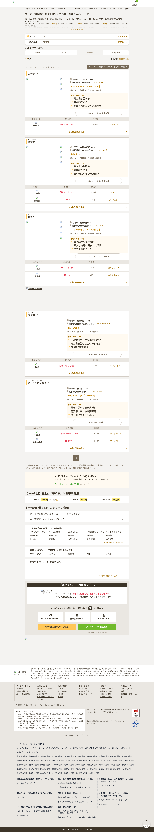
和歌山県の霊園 (128, 765)
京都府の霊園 (80, 765)
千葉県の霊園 (34, 760)
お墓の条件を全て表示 (112, 542)
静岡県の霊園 (34, 765)
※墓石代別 (53, 500)
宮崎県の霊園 (69, 773)
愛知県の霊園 (45, 765)
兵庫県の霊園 (104, 765)
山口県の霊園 (69, 769)
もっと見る (75, 30)
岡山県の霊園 (45, 769)
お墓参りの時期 (106, 697)
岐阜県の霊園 (22, 765)
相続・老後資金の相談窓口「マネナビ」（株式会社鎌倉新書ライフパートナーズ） (74, 812)
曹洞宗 (71, 535)
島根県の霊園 (34, 769)
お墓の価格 (41, 691)
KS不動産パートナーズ (83, 802)
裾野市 (90, 554)
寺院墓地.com (104, 748)
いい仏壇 (20, 797)
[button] (99, 113)
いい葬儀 (20, 783)
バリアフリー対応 (37, 532)
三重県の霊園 (57, 765)
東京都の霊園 (45, 760)
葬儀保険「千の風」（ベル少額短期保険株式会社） (77, 817)
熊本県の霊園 (45, 773)
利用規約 (25, 705)
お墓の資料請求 (22, 691)
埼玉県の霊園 (22, 760)
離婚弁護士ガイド (83, 787)
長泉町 (109, 554)
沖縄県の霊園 (94, 773)
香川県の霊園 (92, 769)
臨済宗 (109, 535)
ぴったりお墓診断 (23, 694)
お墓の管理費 (84, 691)
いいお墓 (20, 748)
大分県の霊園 (57, 773)
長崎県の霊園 (34, 773)
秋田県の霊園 (69, 756)
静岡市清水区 (36, 554)
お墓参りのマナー (106, 689)
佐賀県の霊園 (22, 773)
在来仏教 (53, 535)
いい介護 (102, 785)
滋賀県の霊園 (69, 765)
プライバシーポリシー (36, 705)
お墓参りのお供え (106, 691)
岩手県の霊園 (45, 756)
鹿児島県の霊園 (81, 773)
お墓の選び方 (42, 694)
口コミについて (50, 705)
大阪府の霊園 (92, 765)
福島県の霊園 (92, 756)
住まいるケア (112, 785)
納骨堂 (52, 539)
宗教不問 (34, 535)
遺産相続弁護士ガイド (66, 787)
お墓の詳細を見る (77, 132)
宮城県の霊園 (57, 756)
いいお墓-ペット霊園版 (69, 748)
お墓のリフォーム (85, 694)
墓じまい (40, 699)
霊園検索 (19, 689)
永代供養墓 (116, 53)
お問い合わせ (60, 705)
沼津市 (52, 554)
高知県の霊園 (115, 769)
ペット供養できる (113, 532)
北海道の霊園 (22, 756)
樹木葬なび (83, 748)
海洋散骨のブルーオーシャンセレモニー (114, 800)
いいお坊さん (30, 783)
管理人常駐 (73, 532)
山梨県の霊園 (117, 760)
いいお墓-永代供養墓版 (50, 748)
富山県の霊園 (82, 760)
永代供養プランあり (95, 532)
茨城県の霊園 (104, 756)
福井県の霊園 (105, 760)
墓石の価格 (83, 689)
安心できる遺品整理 (82, 797)
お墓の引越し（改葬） (45, 697)
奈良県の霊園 (115, 765)
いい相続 (61, 783)
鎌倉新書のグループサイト (77, 735)
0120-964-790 (68, 484)
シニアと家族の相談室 (42, 811)
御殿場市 (72, 554)
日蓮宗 (90, 535)
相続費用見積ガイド (73, 783)
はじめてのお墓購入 (44, 689)
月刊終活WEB (22, 815)
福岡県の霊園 (127, 769)
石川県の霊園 (94, 760)
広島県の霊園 (57, 769)
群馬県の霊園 (127, 756)
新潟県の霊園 (70, 760)
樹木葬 (64, 53)
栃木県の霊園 (115, 756)
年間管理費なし (56, 532)
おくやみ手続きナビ (24, 811)
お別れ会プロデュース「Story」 (111, 804)
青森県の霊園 (34, 756)
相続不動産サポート (65, 797)
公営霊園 (91, 539)
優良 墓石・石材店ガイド (120, 748)
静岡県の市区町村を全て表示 (110, 576)
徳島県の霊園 (80, 769)
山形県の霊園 (80, 756)
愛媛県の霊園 (104, 769)
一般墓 (38, 53)
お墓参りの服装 (106, 694)
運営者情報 (18, 705)
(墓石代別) (83, 19)
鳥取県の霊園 (22, 769)
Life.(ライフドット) (32, 748)
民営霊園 (110, 539)
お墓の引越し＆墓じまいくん (28, 752)
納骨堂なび (93, 748)
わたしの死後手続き (65, 802)
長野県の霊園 (129, 760)
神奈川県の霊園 (58, 760)
